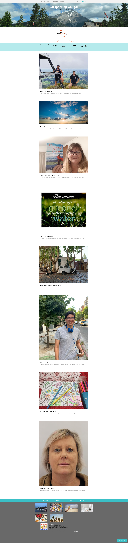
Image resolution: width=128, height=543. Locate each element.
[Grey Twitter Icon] (79, 1)
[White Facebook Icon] (43, 500)
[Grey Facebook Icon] (75, 1)
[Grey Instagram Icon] (77, 1)
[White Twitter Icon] (80, 500)
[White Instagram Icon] (56, 500)
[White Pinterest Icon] (68, 500)
